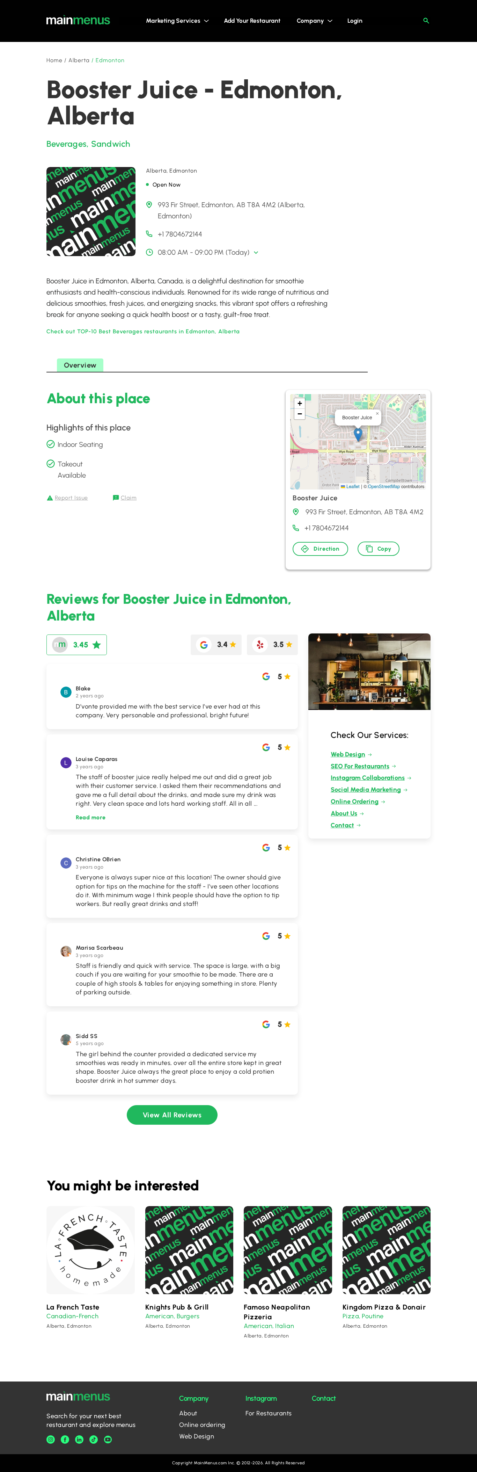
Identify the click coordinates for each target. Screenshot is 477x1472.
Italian (284, 1326)
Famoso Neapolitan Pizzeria (277, 1312)
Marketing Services (173, 20)
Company (310, 20)
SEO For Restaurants (360, 766)
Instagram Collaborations (368, 778)
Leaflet (352, 486)
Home (54, 60)
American (159, 1316)
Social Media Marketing (366, 789)
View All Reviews (172, 1115)
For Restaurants (268, 1413)
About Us (344, 813)
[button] (358, 435)
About (188, 1413)
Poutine (373, 1316)
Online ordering (202, 1425)
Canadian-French (72, 1316)
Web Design (348, 754)
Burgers (188, 1316)
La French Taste (73, 1307)
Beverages (66, 144)
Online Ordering (355, 801)
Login (354, 20)
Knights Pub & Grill (177, 1307)
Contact (342, 825)
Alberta (79, 60)
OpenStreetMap (384, 486)
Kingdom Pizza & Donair (384, 1307)
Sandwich (111, 144)
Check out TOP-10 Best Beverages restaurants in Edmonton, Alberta (143, 331)
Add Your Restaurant (252, 20)
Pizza (351, 1316)
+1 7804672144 (180, 234)
